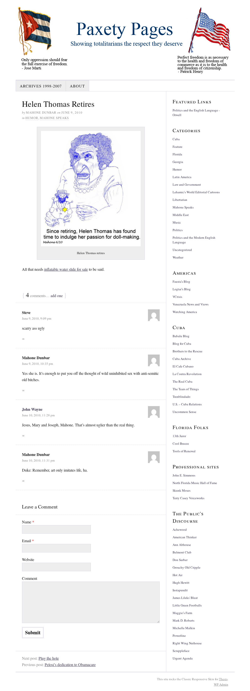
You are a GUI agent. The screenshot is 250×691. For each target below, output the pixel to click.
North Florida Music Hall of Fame (195, 483)
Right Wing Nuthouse (187, 643)
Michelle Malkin (184, 628)
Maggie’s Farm (182, 613)
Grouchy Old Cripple (186, 567)
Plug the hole (49, 658)
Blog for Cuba (182, 343)
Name (28, 521)
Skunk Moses (181, 490)
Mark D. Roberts (183, 620)
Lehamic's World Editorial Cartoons (196, 192)
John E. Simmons (184, 475)
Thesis (223, 679)
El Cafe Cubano (183, 366)
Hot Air (177, 575)
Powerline (179, 635)
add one (57, 295)
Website (28, 559)
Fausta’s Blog (181, 281)
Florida (177, 154)
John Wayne (32, 409)
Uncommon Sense (184, 412)
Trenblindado (181, 396)
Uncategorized (182, 250)
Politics (178, 230)
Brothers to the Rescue (187, 351)
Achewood (180, 529)
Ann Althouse (182, 544)
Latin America (182, 177)
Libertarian (180, 199)
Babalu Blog (181, 336)
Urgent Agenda (183, 658)
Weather (178, 257)
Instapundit (180, 590)
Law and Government (187, 184)
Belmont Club (182, 552)
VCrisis (177, 296)
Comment (29, 578)
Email (28, 540)
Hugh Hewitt (181, 582)
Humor (31, 118)
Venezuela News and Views (190, 304)
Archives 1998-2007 (41, 85)
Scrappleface (181, 650)
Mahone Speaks (54, 118)
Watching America (185, 312)
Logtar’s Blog (182, 289)
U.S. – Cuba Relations (187, 404)
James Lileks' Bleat (185, 597)
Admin (221, 684)
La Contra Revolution (187, 374)
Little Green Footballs (187, 605)
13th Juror (179, 436)
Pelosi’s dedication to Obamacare (70, 664)
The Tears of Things (186, 389)
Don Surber (180, 560)
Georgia (178, 162)
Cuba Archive (182, 358)
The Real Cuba (182, 381)
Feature (177, 146)
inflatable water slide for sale (66, 269)
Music (177, 222)
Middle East (181, 215)
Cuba (176, 139)
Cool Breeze (181, 443)
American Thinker (185, 537)
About (77, 85)
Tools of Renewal (184, 451)
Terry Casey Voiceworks (188, 498)
